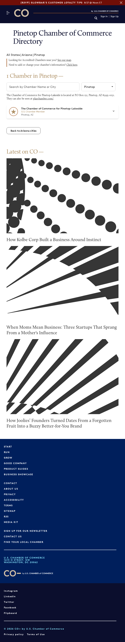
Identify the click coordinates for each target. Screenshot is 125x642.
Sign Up (114, 16)
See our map (64, 60)
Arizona (27, 55)
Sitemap (9, 511)
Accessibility (14, 499)
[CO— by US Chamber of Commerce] (21, 13)
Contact (10, 483)
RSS (6, 516)
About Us (11, 488)
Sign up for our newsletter (25, 530)
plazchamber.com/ (43, 99)
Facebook (10, 607)
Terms (8, 505)
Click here (71, 65)
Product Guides (16, 468)
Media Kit (11, 522)
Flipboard (10, 613)
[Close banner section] (121, 3)
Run (7, 452)
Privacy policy (14, 634)
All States (13, 55)
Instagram (11, 590)
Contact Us (13, 536)
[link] (96, 18)
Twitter (9, 602)
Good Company (15, 463)
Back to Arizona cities (23, 130)
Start (8, 446)
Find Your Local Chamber (23, 542)
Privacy (10, 494)
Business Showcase (18, 474)
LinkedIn (10, 596)
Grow (8, 457)
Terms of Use (36, 634)
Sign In (104, 16)
